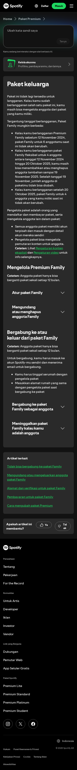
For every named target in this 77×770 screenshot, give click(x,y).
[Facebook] (33, 724)
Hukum (6, 749)
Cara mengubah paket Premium (30, 505)
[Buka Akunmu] (68, 64)
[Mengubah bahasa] (36, 6)
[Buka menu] (71, 6)
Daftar (45, 6)
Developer (10, 609)
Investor (9, 626)
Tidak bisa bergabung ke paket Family (34, 466)
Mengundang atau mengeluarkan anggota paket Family (37, 477)
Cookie (26, 756)
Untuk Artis (11, 601)
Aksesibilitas (9, 764)
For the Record (13, 583)
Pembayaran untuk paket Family (30, 497)
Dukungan (10, 651)
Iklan (6, 617)
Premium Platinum (16, 702)
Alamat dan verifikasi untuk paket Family (36, 488)
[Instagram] (8, 724)
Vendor (8, 634)
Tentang (9, 566)
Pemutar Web (13, 660)
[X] (20, 724)
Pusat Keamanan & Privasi (26, 749)
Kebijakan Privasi (11, 756)
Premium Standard (16, 694)
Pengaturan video (46, 252)
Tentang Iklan (40, 756)
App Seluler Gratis (16, 668)
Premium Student (15, 711)
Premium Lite (12, 686)
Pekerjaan (10, 575)
